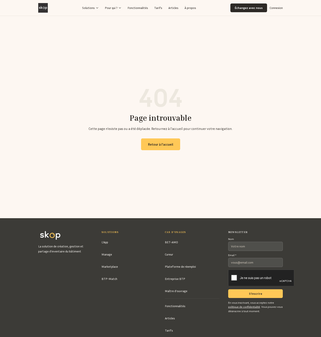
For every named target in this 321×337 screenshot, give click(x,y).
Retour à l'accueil (160, 144)
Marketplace (110, 266)
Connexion (276, 8)
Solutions (88, 8)
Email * (232, 255)
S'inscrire (255, 293)
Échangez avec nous (249, 8)
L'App (105, 242)
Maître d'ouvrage (176, 291)
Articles (173, 8)
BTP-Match (109, 279)
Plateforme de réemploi (180, 266)
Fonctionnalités (138, 8)
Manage (107, 254)
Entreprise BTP (175, 279)
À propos (190, 8)
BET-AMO (171, 242)
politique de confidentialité (244, 306)
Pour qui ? (111, 8)
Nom (231, 239)
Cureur (169, 254)
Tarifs (158, 8)
